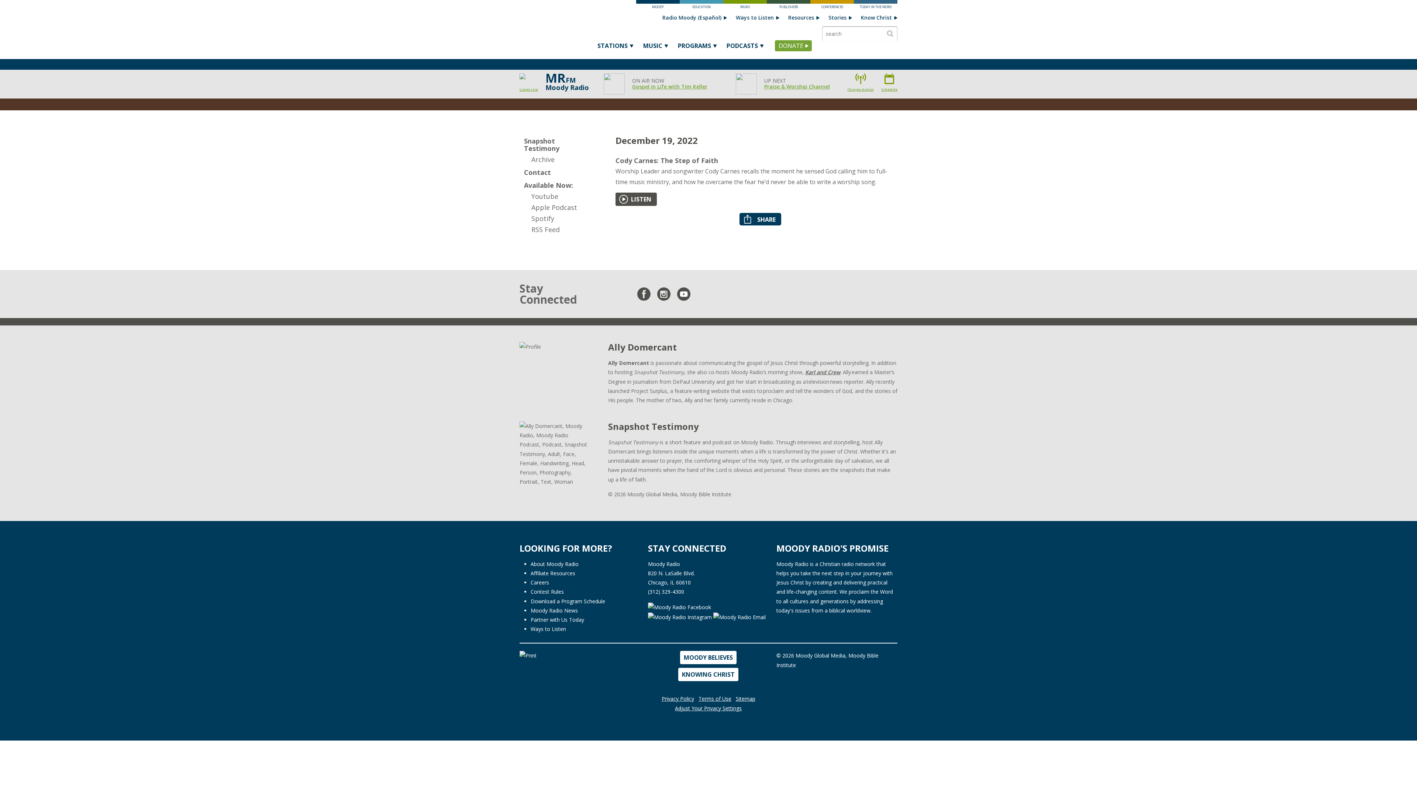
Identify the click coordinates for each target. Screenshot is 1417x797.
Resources (801, 17)
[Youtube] (683, 294)
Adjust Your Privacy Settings (708, 708)
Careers (540, 582)
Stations (612, 46)
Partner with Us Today (557, 619)
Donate (791, 46)
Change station (860, 89)
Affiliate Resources (553, 573)
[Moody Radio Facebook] (679, 606)
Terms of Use (715, 698)
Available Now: (548, 185)
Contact (537, 172)
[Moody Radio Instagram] (680, 616)
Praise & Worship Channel (797, 86)
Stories (837, 17)
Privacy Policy (678, 698)
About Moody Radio (555, 563)
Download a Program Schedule (568, 601)
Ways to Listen (755, 17)
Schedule (889, 89)
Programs (694, 46)
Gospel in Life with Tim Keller (669, 86)
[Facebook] (644, 294)
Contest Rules (547, 591)
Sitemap (745, 698)
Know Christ (876, 17)
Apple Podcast (554, 207)
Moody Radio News (554, 610)
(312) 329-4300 (666, 591)
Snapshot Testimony (541, 145)
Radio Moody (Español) (691, 17)
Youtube (544, 196)
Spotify (542, 218)
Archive (543, 159)
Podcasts (742, 46)
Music (652, 46)
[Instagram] (663, 294)
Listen (641, 199)
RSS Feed (545, 229)
